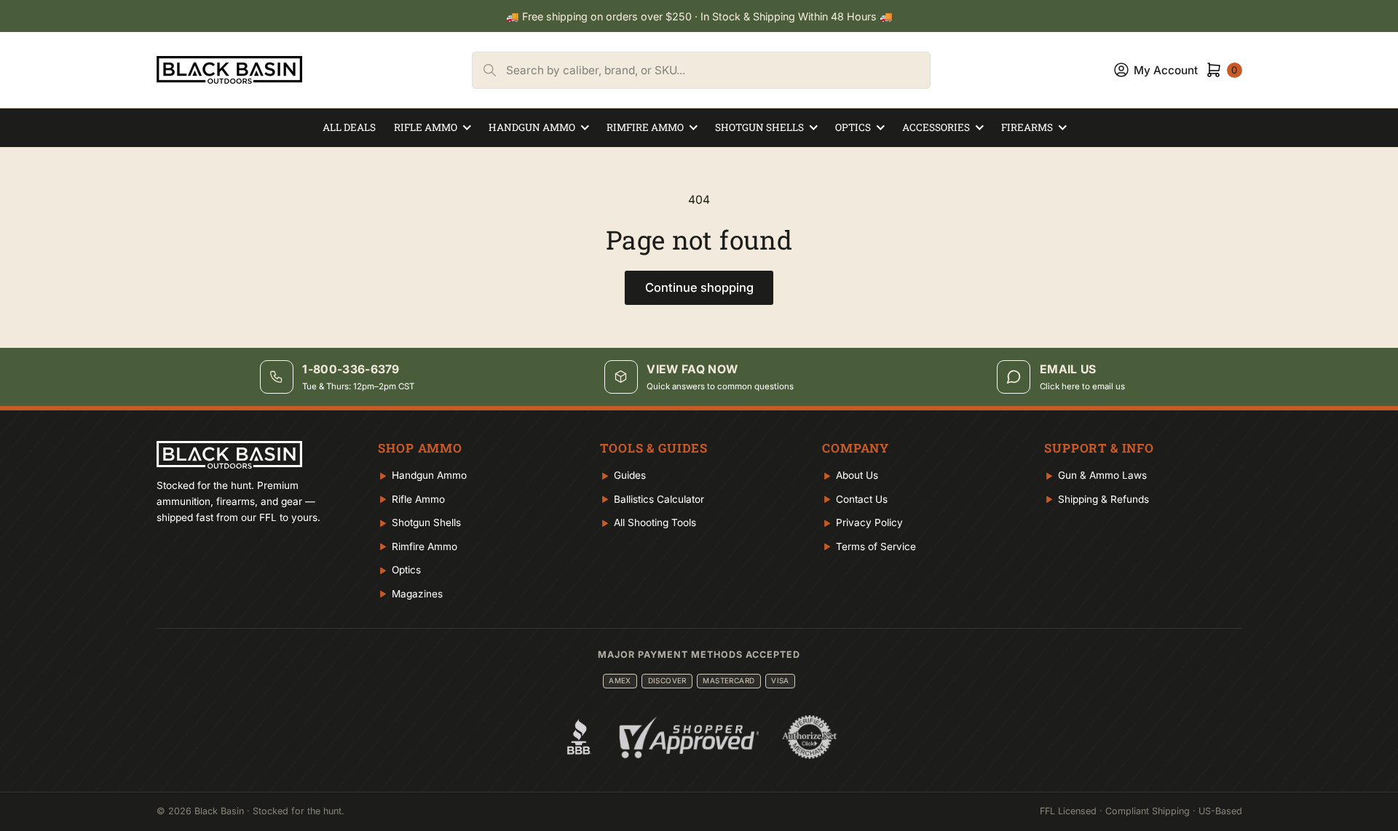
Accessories (936, 127)
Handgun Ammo (532, 127)
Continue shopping (699, 287)
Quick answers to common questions (720, 386)
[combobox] (718, 70)
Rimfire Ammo (645, 127)
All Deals (349, 127)
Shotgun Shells (759, 127)
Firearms (1027, 127)
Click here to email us (1082, 386)
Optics (853, 127)
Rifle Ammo (425, 127)
